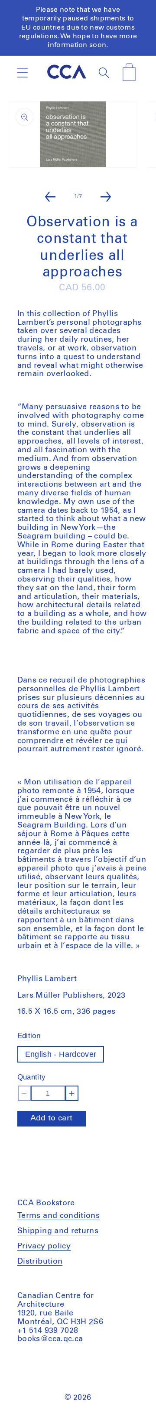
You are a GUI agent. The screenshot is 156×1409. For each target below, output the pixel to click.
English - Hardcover (61, 1054)
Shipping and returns (57, 1231)
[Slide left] (50, 196)
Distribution (39, 1261)
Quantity (31, 1077)
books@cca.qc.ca (50, 1339)
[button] (22, 72)
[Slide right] (106, 196)
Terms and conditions (58, 1216)
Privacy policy (44, 1246)
